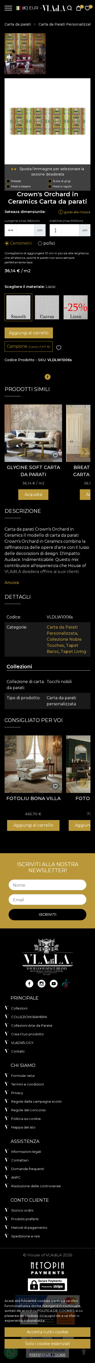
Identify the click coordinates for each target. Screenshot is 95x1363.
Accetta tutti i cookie (47, 1332)
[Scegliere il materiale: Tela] (47, 307)
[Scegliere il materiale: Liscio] (18, 307)
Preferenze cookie (47, 1355)
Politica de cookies (56, 1311)
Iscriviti (47, 914)
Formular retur (23, 1076)
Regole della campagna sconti (36, 1101)
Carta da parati (18, 24)
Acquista (33, 494)
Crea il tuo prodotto (27, 1034)
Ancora (12, 582)
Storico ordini (22, 1210)
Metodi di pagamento (29, 1227)
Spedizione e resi (25, 1236)
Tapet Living (73, 651)
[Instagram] (41, 984)
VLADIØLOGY (22, 1043)
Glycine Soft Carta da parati (33, 470)
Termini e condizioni (27, 1084)
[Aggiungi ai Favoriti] (58, 347)
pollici (49, 243)
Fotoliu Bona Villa (33, 798)
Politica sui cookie (26, 1119)
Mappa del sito (23, 1127)
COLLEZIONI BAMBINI (29, 1017)
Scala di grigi (62, 181)
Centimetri (21, 243)
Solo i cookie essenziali (47, 1343)
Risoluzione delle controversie (36, 1186)
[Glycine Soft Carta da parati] (33, 433)
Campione (28, 346)
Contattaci (20, 1160)
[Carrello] (78, 8)
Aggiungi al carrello (29, 332)
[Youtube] (54, 984)
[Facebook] (29, 984)
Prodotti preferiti (25, 1219)
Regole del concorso (28, 1110)
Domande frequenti (27, 1169)
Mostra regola (62, 186)
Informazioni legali (26, 1152)
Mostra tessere (21, 186)
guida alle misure (76, 212)
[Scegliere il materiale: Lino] (75, 307)
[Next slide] (84, 452)
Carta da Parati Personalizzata (66, 24)
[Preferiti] (87, 8)
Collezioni (19, 1008)
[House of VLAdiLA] (53, 8)
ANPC (16, 1177)
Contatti (18, 1051)
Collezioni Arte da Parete (31, 1025)
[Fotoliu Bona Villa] (33, 764)
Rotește (16, 181)
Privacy (17, 1093)
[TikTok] (66, 984)
